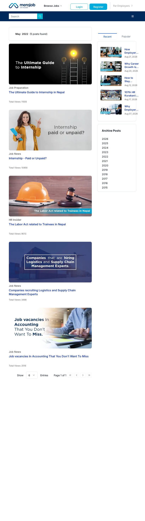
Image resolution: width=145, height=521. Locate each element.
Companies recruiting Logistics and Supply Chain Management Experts (42, 292)
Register (98, 6)
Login (79, 6)
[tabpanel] (116, 81)
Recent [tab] (107, 36)
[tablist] (116, 36)
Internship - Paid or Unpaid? (28, 158)
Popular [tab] (126, 36)
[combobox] (31, 375)
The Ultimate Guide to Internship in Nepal (37, 92)
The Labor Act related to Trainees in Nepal (37, 224)
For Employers (121, 5)
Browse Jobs (51, 5)
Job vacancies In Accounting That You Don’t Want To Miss (49, 356)
